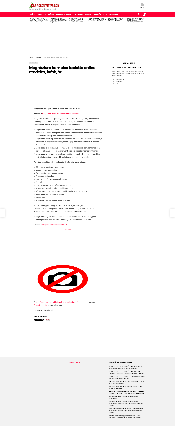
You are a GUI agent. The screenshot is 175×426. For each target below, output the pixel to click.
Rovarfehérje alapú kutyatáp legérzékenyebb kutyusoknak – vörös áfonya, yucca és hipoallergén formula (126, 404)
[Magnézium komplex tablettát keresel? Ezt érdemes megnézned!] (2, 213)
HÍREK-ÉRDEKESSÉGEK (46, 14)
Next (145, 21)
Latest (142, 8)
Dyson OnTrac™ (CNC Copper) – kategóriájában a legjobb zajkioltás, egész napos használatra (39, 20)
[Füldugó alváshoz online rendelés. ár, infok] (172, 213)
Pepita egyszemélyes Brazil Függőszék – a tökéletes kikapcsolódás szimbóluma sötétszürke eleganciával (135, 20)
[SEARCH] (140, 14)
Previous (30, 21)
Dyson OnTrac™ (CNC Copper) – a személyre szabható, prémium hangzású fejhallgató (76, 20)
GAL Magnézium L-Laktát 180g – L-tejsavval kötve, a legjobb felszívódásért (97, 19)
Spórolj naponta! (40, 305)
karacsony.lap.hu (74, 362)
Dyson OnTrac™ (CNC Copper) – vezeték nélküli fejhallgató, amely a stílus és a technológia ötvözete (58, 20)
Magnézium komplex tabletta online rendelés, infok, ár (57, 302)
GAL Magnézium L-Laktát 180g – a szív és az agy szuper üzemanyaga (115, 19)
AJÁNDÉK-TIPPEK (100, 14)
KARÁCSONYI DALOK (63, 14)
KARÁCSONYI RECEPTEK (82, 14)
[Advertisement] (87, 40)
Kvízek (32, 14)
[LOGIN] (144, 14)
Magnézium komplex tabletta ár (54, 225)
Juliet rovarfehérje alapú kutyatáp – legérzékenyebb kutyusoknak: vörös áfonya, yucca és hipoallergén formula (126, 411)
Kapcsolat (113, 14)
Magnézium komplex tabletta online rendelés (60, 113)
